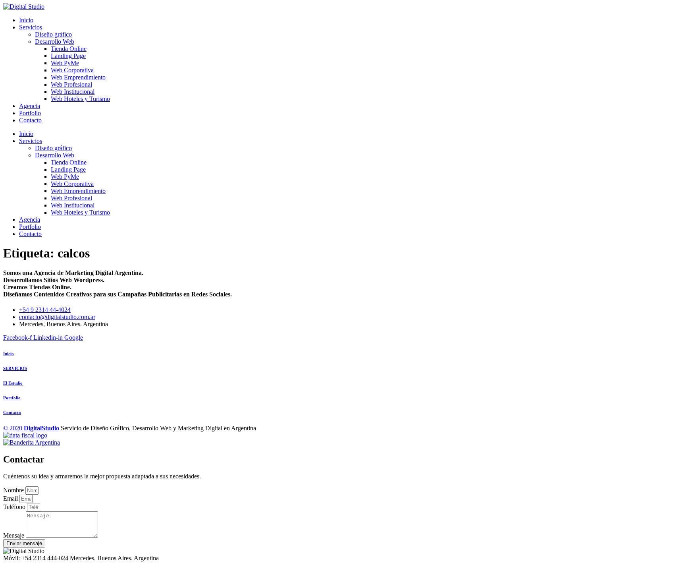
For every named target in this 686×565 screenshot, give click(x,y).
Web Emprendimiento (78, 77)
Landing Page (68, 55)
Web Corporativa (72, 70)
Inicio (26, 20)
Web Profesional (71, 84)
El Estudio (13, 383)
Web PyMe (65, 63)
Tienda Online (69, 48)
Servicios (30, 27)
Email (11, 498)
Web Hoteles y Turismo (80, 98)
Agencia (29, 106)
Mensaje (14, 535)
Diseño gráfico (53, 34)
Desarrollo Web (54, 41)
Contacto (30, 120)
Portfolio (30, 113)
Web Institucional (72, 91)
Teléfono (15, 506)
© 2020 (31, 428)
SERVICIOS (15, 368)
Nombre (14, 490)
